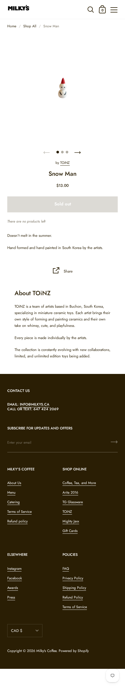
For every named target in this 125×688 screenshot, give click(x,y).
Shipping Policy (74, 587)
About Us (14, 482)
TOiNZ (65, 162)
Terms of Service (19, 511)
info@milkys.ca (34, 404)
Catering (13, 502)
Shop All (29, 26)
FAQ (66, 568)
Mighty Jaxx (71, 521)
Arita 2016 (70, 492)
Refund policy (17, 521)
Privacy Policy (73, 578)
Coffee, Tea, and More (79, 482)
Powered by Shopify (74, 650)
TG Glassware (73, 502)
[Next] (78, 150)
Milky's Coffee (46, 650)
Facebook (14, 578)
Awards (12, 587)
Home (11, 26)
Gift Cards (70, 530)
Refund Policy (73, 597)
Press (11, 597)
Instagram (14, 568)
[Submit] (114, 444)
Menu (11, 492)
